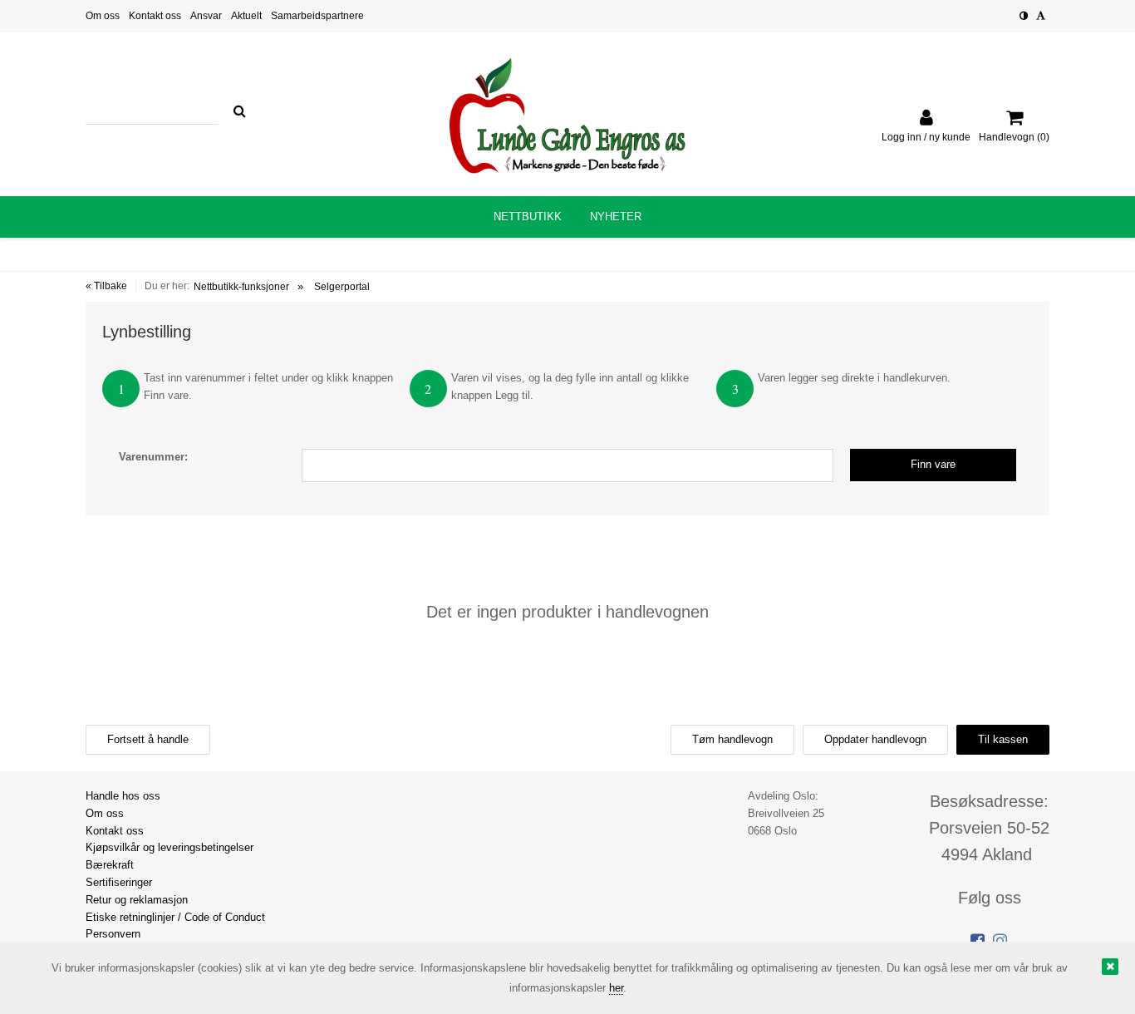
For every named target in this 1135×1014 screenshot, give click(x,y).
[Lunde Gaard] (567, 115)
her (616, 988)
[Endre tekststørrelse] (1040, 16)
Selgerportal (342, 287)
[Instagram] (1000, 941)
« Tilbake (106, 286)
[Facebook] (977, 941)
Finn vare (933, 464)
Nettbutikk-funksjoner (241, 287)
